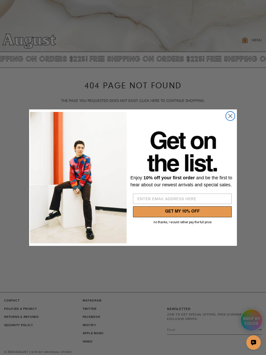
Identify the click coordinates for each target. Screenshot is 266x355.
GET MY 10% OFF (182, 212)
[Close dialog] (230, 116)
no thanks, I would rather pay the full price (182, 222)
